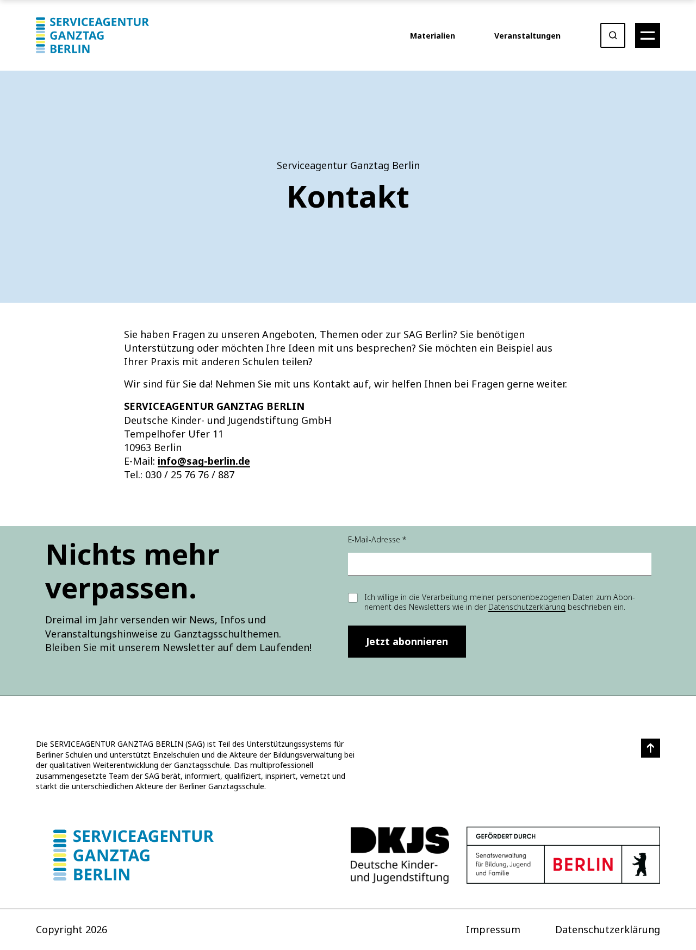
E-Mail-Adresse (377, 539)
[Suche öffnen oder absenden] (612, 35)
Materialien (432, 35)
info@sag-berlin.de (204, 460)
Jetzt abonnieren (407, 641)
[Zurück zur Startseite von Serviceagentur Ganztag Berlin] (133, 855)
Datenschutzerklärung (527, 607)
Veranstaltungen (527, 35)
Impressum (493, 929)
